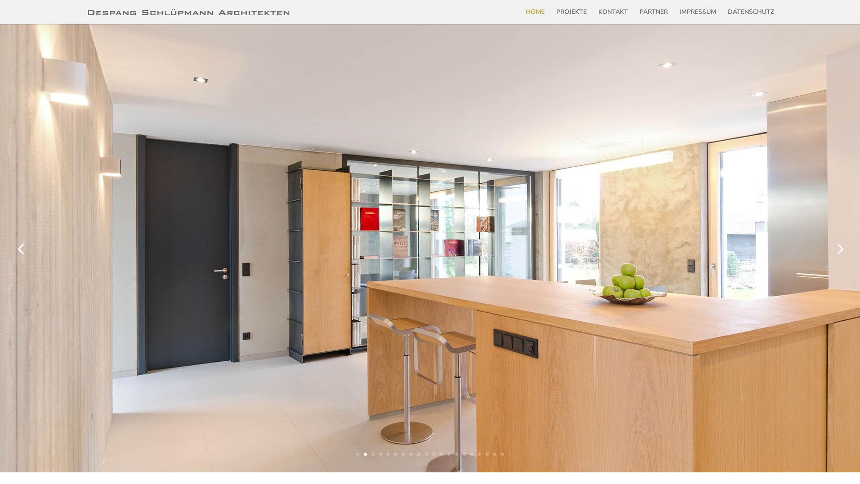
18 (487, 454)
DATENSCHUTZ (751, 12)
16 (471, 454)
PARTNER (654, 12)
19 (494, 454)
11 (433, 454)
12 (441, 454)
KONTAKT (613, 12)
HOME (535, 12)
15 (464, 454)
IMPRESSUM (697, 12)
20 (502, 454)
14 (456, 454)
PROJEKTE (571, 12)
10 (426, 454)
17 (479, 454)
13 (449, 454)
